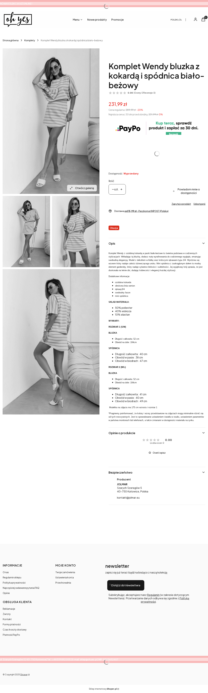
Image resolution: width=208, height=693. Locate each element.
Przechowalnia (63, 582)
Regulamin (153, 595)
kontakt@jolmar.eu (128, 497)
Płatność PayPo (11, 634)
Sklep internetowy (103, 689)
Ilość (111, 181)
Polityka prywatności (14, 582)
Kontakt (7, 619)
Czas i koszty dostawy (15, 629)
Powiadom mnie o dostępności (189, 191)
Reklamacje (9, 608)
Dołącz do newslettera (125, 585)
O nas (6, 572)
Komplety (29, 40)
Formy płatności (12, 624)
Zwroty (7, 613)
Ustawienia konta (64, 577)
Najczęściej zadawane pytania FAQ (21, 587)
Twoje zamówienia (65, 572)
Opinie (6, 592)
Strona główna (11, 40)
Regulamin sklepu (12, 577)
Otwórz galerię (84, 188)
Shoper (23, 674)
